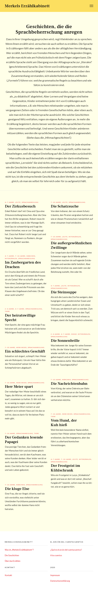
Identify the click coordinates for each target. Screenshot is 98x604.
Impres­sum (55, 575)
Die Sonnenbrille (65, 340)
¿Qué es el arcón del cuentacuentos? (66, 550)
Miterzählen (75, 237)
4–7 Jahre (9, 202)
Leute (18, 202)
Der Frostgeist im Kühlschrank (65, 468)
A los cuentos (56, 555)
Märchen (31, 256)
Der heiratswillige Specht (20, 317)
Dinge (74, 334)
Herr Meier (21, 347)
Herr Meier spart (19, 386)
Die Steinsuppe (63, 292)
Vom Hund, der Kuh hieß (64, 422)
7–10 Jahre (56, 202)
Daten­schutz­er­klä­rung (60, 581)
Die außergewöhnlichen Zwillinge (71, 245)
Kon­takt (8, 575)
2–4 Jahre (9, 309)
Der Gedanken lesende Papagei (24, 439)
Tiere (7, 311)
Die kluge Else (17, 488)
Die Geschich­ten (12, 555)
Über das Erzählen (12, 561)
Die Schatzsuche (65, 206)
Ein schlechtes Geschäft (25, 351)
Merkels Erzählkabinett (27, 6)
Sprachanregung (30, 202)
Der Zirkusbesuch (20, 206)
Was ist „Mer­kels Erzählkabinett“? (19, 550)
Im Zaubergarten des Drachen (23, 264)
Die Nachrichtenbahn (69, 383)
